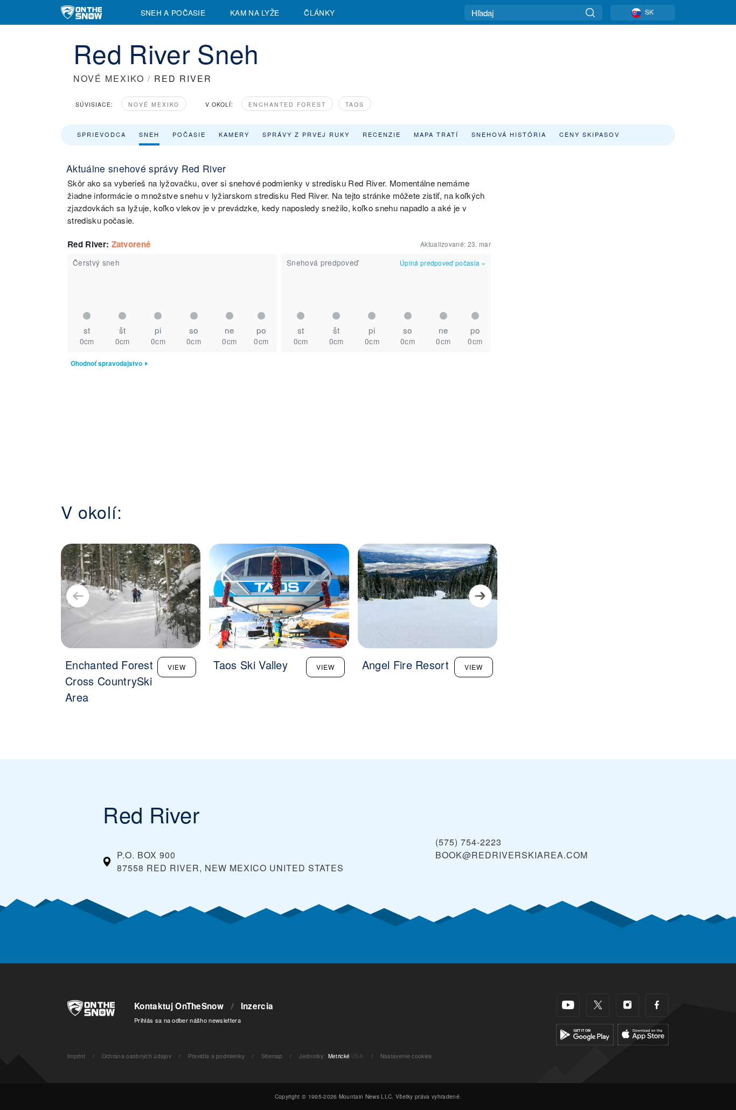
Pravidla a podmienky (216, 1056)
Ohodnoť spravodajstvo (106, 363)
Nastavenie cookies (406, 1056)
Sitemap (272, 1056)
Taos (354, 104)
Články (319, 12)
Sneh (149, 134)
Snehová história (508, 134)
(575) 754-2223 (468, 842)
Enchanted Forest (287, 104)
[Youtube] (568, 1005)
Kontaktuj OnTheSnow (179, 1006)
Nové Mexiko (153, 104)
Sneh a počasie (173, 12)
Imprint (76, 1056)
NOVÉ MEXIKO (108, 78)
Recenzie (382, 134)
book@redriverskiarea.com (511, 855)
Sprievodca (101, 134)
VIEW (177, 666)
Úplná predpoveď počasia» (442, 262)
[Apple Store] (643, 1033)
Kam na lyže (255, 12)
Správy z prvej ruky (306, 134)
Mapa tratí (436, 134)
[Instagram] (627, 1005)
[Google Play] (585, 1033)
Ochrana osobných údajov (136, 1056)
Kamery (234, 134)
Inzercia (257, 1006)
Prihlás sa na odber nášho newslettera (187, 1020)
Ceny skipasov (589, 134)
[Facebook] (657, 1005)
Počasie (189, 134)
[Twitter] (597, 1005)
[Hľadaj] (590, 12)
